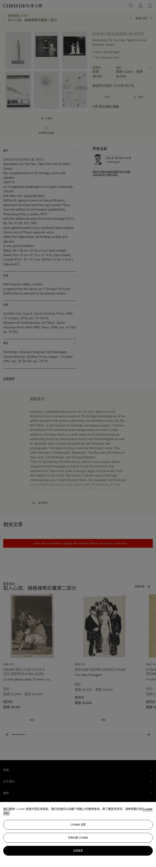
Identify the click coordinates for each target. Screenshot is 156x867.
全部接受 (78, 850)
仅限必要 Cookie (78, 837)
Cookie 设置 (78, 824)
